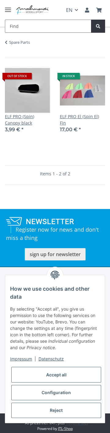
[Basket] (99, 10)
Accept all (56, 374)
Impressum (21, 358)
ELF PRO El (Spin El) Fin (79, 120)
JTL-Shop (65, 428)
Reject (56, 410)
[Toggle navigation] (8, 7)
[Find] (98, 26)
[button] (87, 10)
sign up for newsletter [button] (55, 254)
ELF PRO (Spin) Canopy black (19, 120)
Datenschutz (51, 358)
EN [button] (69, 10)
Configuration (56, 392)
